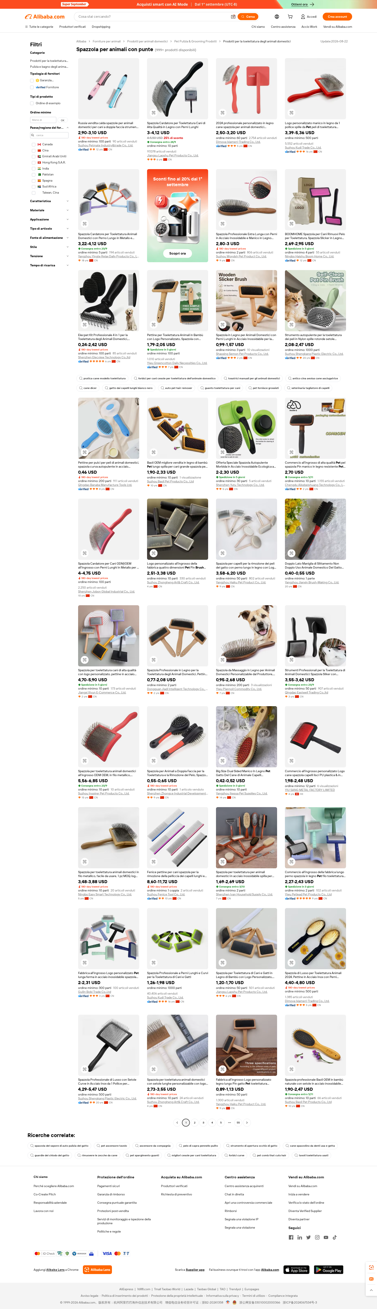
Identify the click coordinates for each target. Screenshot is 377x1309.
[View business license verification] (228, 1302)
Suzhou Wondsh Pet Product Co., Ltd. (241, 256)
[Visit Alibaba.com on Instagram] (317, 1237)
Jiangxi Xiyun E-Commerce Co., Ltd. (102, 692)
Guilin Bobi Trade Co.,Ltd (94, 991)
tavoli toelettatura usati (313, 1155)
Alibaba (81, 41)
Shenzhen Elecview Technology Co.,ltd (104, 357)
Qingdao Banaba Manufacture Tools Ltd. (105, 485)
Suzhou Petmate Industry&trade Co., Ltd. (105, 145)
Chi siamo (41, 1177)
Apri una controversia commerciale (248, 1202)
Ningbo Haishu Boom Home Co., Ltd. (309, 256)
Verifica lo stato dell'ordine (306, 1202)
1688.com (143, 1289)
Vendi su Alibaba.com (302, 1186)
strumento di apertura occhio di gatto (254, 1145)
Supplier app (195, 1269)
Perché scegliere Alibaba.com (54, 1186)
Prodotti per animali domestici (147, 41)
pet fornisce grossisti (266, 388)
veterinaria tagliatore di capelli (310, 388)
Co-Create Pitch (45, 1194)
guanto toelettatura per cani (222, 388)
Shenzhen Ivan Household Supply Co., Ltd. (244, 894)
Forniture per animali (107, 41)
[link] (371, 1267)
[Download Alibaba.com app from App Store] (296, 1269)
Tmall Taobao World (167, 1289)
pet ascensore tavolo (114, 1145)
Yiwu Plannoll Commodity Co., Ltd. (239, 689)
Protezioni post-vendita (113, 1211)
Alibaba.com (270, 1269)
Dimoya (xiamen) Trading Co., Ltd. (238, 142)
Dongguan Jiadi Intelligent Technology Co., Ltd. (177, 689)
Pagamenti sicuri (108, 1186)
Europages (252, 1289)
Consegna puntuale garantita (117, 1202)
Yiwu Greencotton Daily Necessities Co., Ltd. (177, 363)
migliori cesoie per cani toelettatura (194, 1155)
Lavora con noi (43, 1211)
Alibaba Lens (55, 1269)
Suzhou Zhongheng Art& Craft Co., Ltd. (173, 582)
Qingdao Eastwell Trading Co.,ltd (306, 692)
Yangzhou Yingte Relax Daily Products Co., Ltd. (108, 256)
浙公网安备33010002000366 (259, 1302)
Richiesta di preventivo (176, 1194)
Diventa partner (299, 1219)
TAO (222, 1289)
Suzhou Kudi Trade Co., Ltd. (303, 147)
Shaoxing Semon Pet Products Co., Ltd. (242, 353)
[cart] (291, 17)
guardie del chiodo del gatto (52, 1155)
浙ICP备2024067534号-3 (300, 1302)
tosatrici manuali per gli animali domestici (254, 378)
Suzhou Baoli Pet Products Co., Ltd (170, 481)
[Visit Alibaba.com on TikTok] (334, 1237)
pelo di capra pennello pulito (200, 1145)
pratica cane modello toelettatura (105, 378)
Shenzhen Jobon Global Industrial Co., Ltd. (106, 591)
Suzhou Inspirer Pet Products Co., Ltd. (103, 793)
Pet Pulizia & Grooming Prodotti (195, 41)
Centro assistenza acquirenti (244, 1186)
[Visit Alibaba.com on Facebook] (291, 1237)
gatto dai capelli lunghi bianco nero (131, 388)
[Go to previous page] (177, 1123)
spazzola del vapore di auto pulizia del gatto (61, 1145)
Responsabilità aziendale (50, 1202)
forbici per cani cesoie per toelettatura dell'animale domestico (177, 378)
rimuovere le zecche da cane (99, 1155)
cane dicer (90, 388)
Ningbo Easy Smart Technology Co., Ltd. (105, 894)
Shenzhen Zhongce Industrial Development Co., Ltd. (177, 793)
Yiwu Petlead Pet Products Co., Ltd (308, 894)
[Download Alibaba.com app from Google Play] (328, 1269)
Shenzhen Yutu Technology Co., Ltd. (240, 485)
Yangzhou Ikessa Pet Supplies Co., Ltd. (241, 793)
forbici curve (236, 1155)
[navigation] (49, 582)
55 (238, 1122)
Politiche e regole (109, 1231)
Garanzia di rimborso (111, 1194)
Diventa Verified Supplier (305, 1211)
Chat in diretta (234, 1194)
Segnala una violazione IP (242, 1219)
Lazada (188, 1289)
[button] (233, 16)
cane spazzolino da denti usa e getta (312, 1145)
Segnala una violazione (240, 1227)
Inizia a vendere (298, 1194)
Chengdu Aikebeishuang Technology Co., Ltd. (315, 485)
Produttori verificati (174, 1186)
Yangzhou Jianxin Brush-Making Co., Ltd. (312, 582)
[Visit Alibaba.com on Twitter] (308, 1237)
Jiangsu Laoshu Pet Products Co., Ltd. (173, 155)
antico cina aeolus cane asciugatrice (315, 378)
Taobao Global (206, 1289)
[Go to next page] (247, 1123)
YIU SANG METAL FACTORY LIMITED (310, 790)
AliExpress (126, 1289)
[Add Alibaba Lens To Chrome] (97, 1269)
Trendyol (235, 1289)
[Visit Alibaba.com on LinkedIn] (299, 1237)
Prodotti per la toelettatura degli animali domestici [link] (257, 41)
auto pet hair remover (178, 388)
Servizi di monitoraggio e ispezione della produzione (124, 1221)
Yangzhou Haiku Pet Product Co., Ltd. (241, 582)
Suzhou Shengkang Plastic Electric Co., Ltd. (314, 353)
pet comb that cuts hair (271, 1155)
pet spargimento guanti (144, 1155)
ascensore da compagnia (155, 1145)
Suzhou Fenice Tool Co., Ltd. (166, 894)
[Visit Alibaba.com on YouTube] (326, 1237)
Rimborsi (231, 1211)
